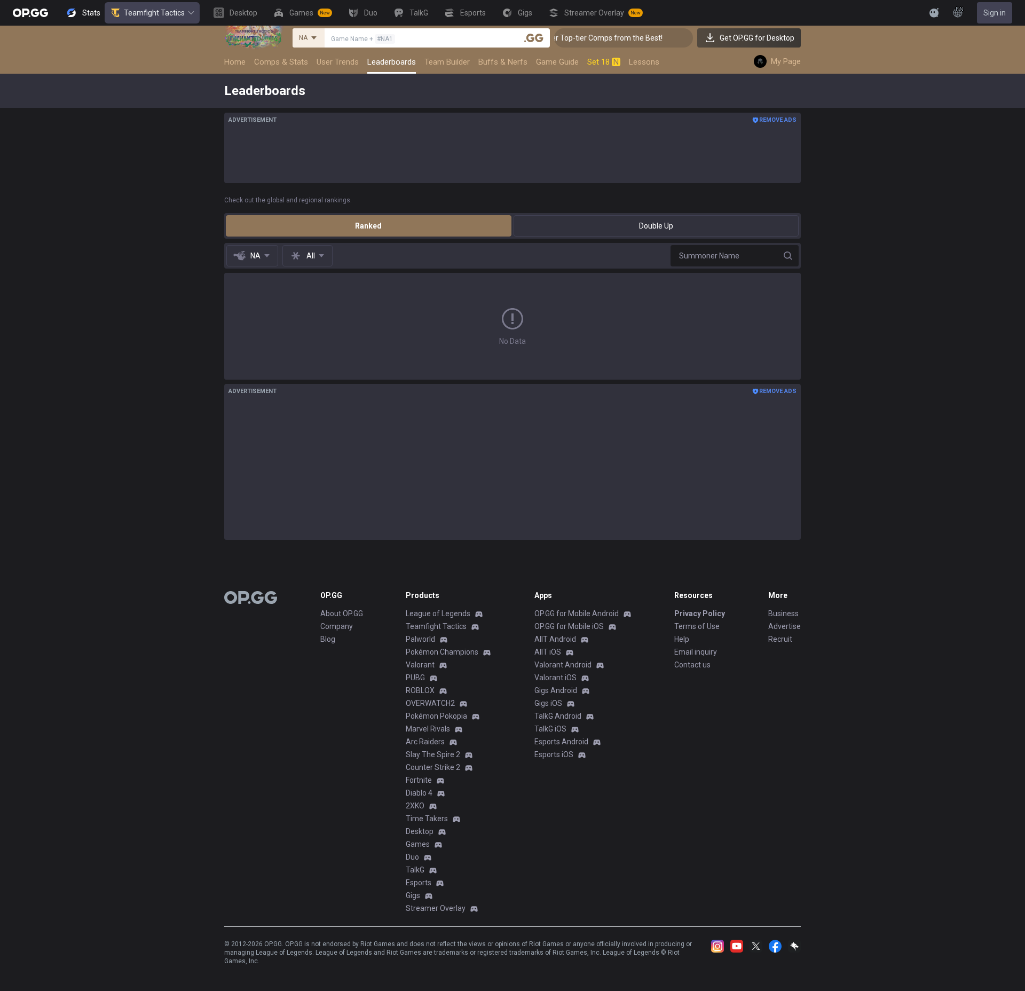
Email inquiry (695, 652)
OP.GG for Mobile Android (576, 613)
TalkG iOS (550, 729)
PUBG (415, 677)
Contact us (692, 664)
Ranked (368, 226)
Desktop (419, 831)
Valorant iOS (555, 677)
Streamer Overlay (436, 908)
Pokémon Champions (442, 652)
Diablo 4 (419, 793)
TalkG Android (557, 716)
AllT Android (555, 639)
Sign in (994, 13)
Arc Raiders (425, 741)
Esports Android (561, 741)
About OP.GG (341, 613)
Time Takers (427, 818)
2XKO (415, 805)
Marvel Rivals (428, 729)
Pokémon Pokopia (436, 716)
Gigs (413, 895)
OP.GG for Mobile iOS (569, 626)
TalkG (415, 870)
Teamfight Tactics (154, 13)
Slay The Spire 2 (433, 754)
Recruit (780, 639)
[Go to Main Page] (30, 13)
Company (336, 626)
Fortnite (419, 780)
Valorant (420, 664)
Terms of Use (697, 626)
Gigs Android (555, 690)
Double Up (656, 226)
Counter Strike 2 (433, 767)
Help (681, 639)
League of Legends (438, 613)
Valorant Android (563, 664)
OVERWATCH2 (430, 703)
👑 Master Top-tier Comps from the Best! (581, 38)
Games (418, 844)
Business (783, 613)
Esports (418, 882)
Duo (412, 857)
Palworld (420, 639)
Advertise (784, 626)
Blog (327, 639)
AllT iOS (547, 652)
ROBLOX (420, 690)
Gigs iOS (548, 703)
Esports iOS (553, 754)
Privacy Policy (699, 613)
